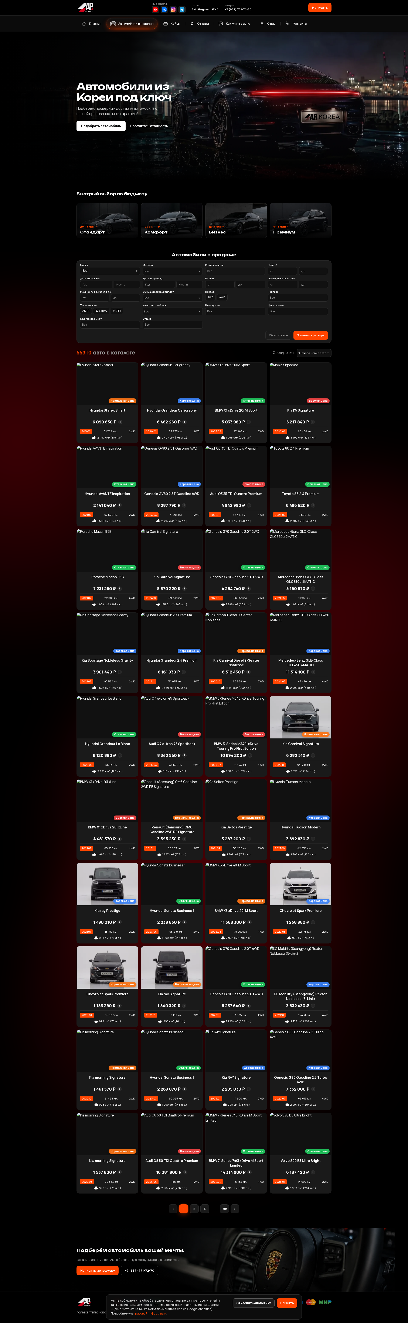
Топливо (273, 291)
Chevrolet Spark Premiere (301, 910)
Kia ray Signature (172, 994)
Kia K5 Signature (300, 410)
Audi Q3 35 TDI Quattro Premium (236, 493)
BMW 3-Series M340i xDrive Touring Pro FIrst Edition (236, 746)
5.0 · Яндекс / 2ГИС (205, 9)
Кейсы (175, 23)
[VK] (164, 9)
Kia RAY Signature (236, 1077)
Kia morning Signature (107, 1077)
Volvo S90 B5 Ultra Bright (301, 1160)
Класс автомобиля (154, 305)
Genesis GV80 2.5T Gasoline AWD (171, 493)
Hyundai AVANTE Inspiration (107, 493)
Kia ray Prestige (107, 910)
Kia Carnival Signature (172, 577)
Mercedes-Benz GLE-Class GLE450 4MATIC (300, 662)
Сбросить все (278, 335)
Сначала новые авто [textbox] (312, 353)
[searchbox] (235, 271)
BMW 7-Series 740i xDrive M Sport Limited (236, 1163)
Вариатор (101, 310)
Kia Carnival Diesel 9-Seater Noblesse (236, 662)
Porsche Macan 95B (107, 577)
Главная (95, 23)
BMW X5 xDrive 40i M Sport (236, 910)
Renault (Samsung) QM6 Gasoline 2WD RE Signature (171, 829)
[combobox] (173, 271)
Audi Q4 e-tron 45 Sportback (172, 743)
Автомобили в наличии (136, 23)
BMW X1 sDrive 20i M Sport (236, 410)
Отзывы (203, 23)
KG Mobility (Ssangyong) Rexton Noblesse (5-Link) (300, 996)
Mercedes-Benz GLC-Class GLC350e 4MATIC (300, 579)
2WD (210, 297)
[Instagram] (173, 9)
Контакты (299, 23)
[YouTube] (155, 9)
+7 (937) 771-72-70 (238, 9)
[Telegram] (182, 9)
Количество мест (91, 318)
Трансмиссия (88, 305)
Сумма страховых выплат (158, 291)
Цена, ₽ (272, 265)
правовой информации (149, 1313)
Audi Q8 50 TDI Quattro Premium (172, 1160)
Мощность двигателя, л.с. (96, 291)
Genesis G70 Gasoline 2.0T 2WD (236, 577)
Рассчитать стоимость (151, 126)
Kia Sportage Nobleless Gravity (107, 660)
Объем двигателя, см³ (281, 278)
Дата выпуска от (90, 278)
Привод (210, 291)
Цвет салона (276, 305)
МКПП (117, 310)
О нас (271, 23)
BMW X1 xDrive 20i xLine (107, 827)
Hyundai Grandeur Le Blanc (107, 743)
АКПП (85, 310)
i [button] (120, 422)
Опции (147, 318)
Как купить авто (238, 23)
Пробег (209, 278)
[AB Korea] (85, 8)
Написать (320, 7)
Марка (84, 265)
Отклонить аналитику (253, 1303)
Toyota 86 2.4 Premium (300, 493)
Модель (148, 265)
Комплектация (214, 265)
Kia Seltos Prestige (236, 827)
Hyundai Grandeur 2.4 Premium (171, 660)
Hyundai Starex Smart (107, 410)
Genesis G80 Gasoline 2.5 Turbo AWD (300, 1079)
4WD (222, 297)
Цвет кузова (212, 305)
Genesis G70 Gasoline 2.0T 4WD (236, 994)
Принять (287, 1303)
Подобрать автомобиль (101, 126)
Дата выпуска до (153, 278)
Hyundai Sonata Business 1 (172, 910)
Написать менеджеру (97, 1270)
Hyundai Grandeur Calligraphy (172, 410)
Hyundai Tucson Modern (301, 827)
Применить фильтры (310, 335)
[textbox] (171, 271)
